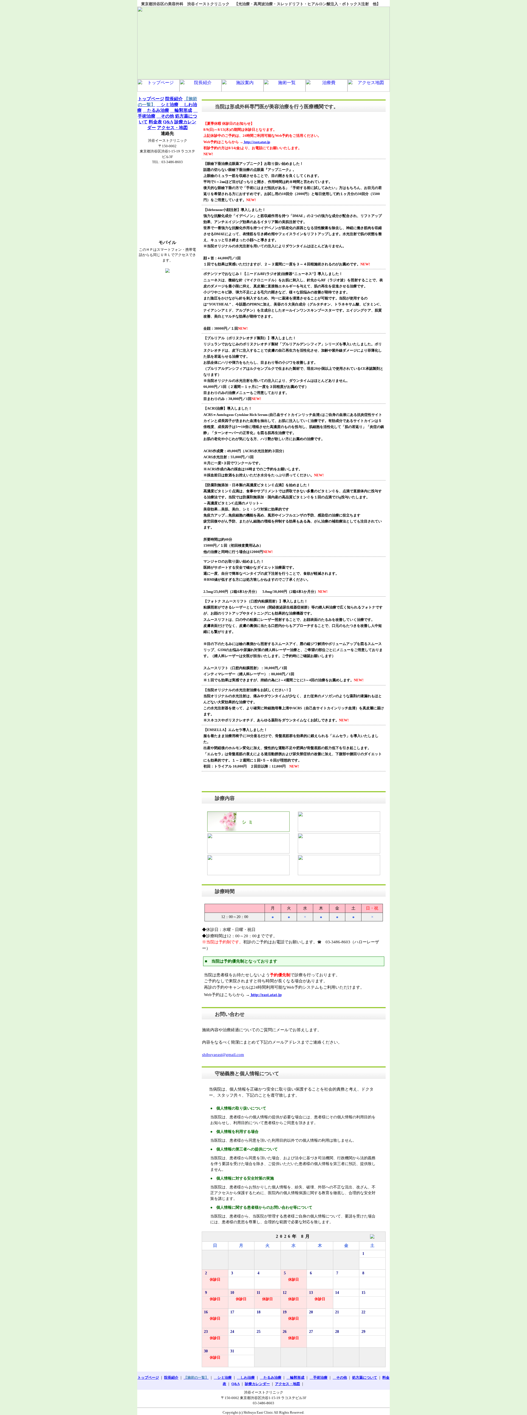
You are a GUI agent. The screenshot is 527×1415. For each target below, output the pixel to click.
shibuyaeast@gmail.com (223, 1054)
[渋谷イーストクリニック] (263, 43)
